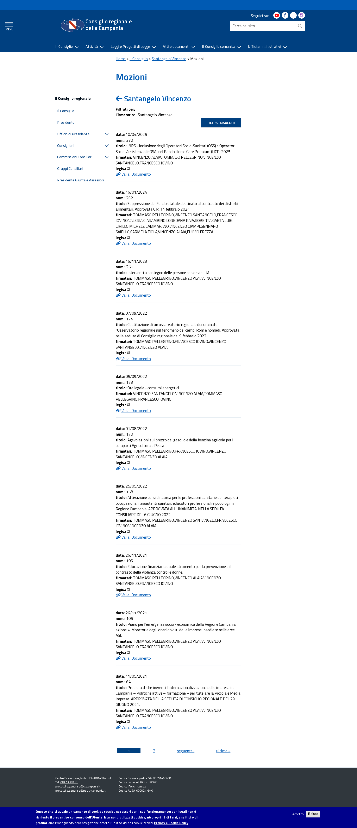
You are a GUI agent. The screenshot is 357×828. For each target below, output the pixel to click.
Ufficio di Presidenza (73, 134)
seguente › (185, 751)
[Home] (72, 25)
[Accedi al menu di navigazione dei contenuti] (9, 25)
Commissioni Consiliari (74, 157)
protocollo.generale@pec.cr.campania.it (80, 790)
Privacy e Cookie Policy (171, 823)
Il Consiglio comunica (218, 46)
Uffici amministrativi (264, 46)
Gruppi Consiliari (70, 168)
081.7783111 (69, 782)
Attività (92, 46)
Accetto (298, 814)
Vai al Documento (136, 174)
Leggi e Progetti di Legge (130, 46)
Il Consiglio (64, 46)
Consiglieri (65, 145)
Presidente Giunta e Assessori (80, 180)
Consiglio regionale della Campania (109, 24)
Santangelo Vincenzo (169, 59)
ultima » (223, 751)
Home (121, 59)
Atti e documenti (176, 46)
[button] (76, 47)
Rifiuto (313, 814)
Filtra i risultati (221, 122)
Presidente (65, 122)
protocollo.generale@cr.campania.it (77, 786)
